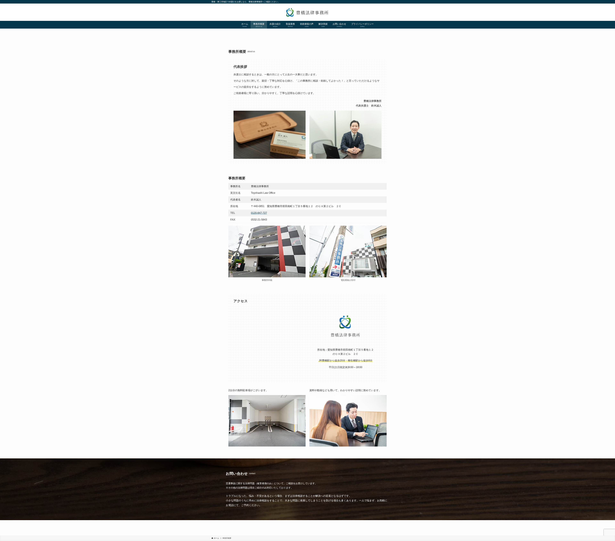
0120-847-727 (259, 213)
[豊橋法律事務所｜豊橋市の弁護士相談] (307, 12)
